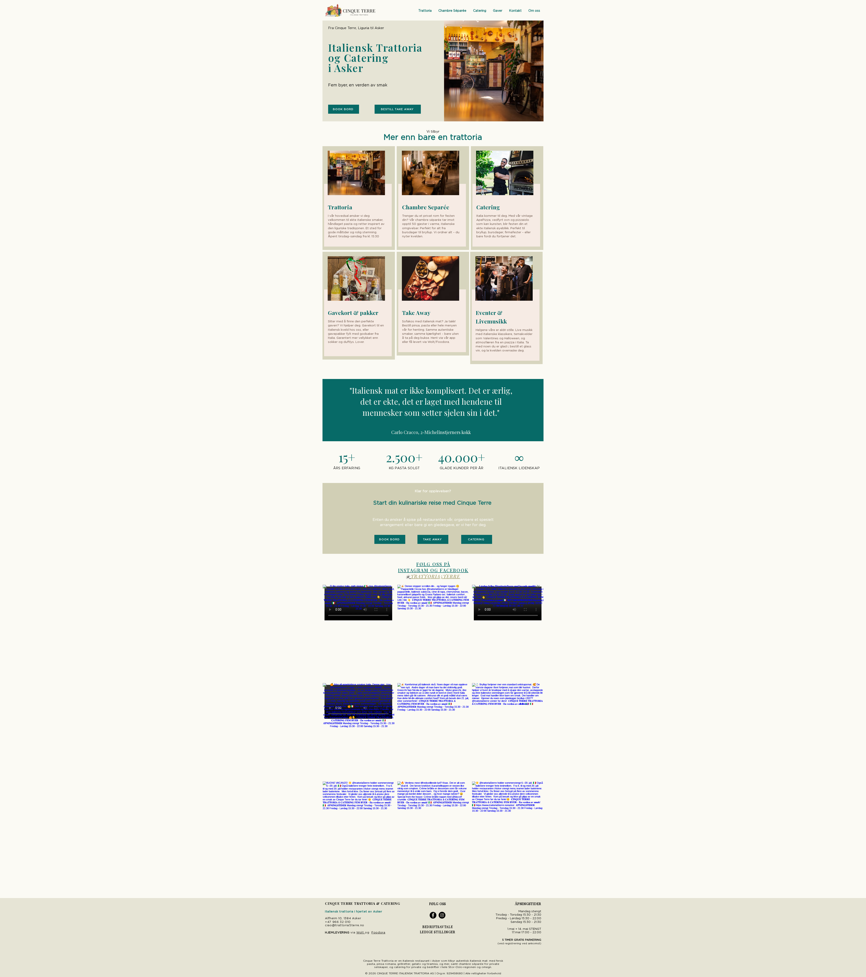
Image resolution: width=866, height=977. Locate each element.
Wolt (360, 932)
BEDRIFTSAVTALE (437, 927)
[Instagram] (442, 915)
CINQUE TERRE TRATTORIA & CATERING (362, 903)
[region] (358, 198)
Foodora (378, 932)
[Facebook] (433, 915)
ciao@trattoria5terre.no (344, 925)
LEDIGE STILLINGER (437, 932)
